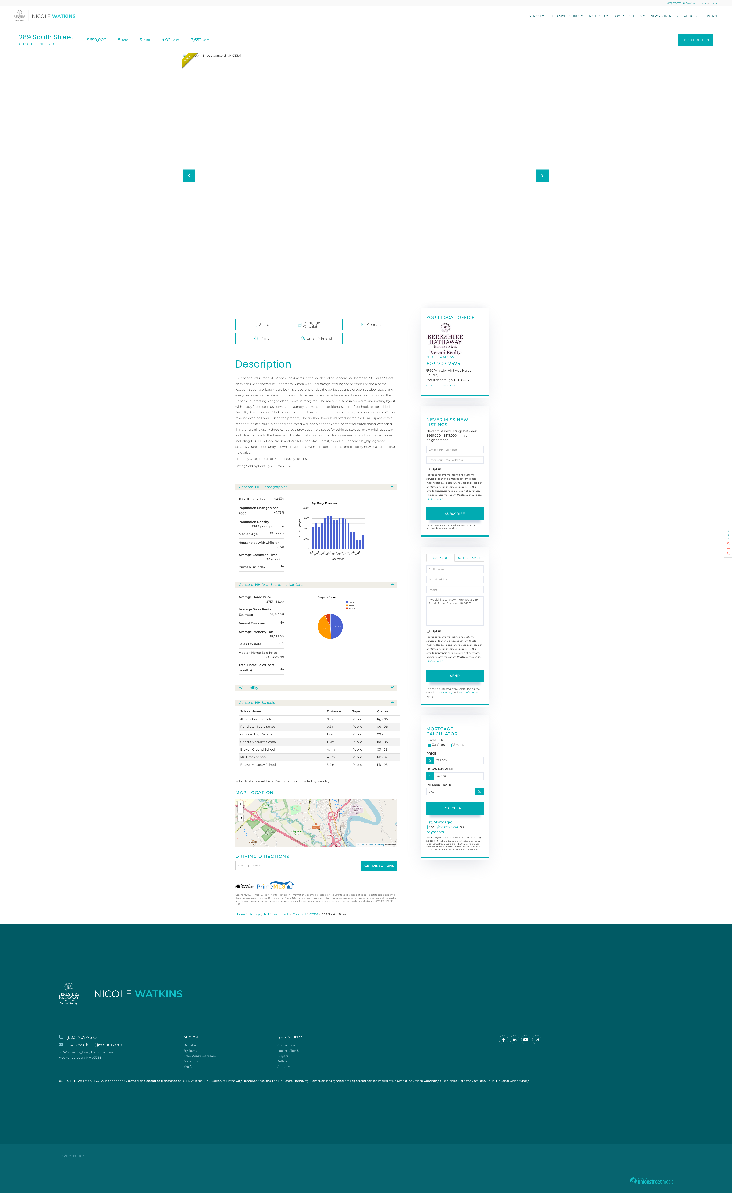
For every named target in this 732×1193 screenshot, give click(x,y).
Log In (703, 3)
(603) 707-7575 (674, 3)
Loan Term (436, 740)
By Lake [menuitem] (190, 1045)
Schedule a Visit (469, 557)
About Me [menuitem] (284, 1067)
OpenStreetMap (376, 844)
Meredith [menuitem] (191, 1061)
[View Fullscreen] (240, 818)
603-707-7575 (443, 363)
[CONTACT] (695, 40)
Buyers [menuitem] (282, 1056)
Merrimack (281, 914)
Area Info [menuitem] (597, 16)
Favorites (690, 3)
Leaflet (360, 844)
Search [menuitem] (535, 16)
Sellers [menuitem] (282, 1061)
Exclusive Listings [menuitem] (565, 16)
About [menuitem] (689, 16)
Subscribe (455, 513)
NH (266, 914)
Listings (254, 914)
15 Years (458, 745)
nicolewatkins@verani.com (94, 1044)
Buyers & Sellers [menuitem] (628, 16)
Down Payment (440, 769)
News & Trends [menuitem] (663, 16)
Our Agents (449, 386)
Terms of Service (468, 692)
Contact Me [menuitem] (286, 1045)
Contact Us (433, 386)
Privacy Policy (434, 498)
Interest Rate (438, 785)
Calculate (455, 808)
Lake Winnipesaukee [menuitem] (200, 1056)
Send (455, 676)
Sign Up (713, 3)
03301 (313, 914)
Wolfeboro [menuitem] (192, 1067)
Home (240, 914)
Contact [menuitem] (710, 16)
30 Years (438, 745)
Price (431, 753)
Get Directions (379, 866)
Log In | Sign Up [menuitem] (289, 1051)
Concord (299, 914)
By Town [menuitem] (190, 1051)
